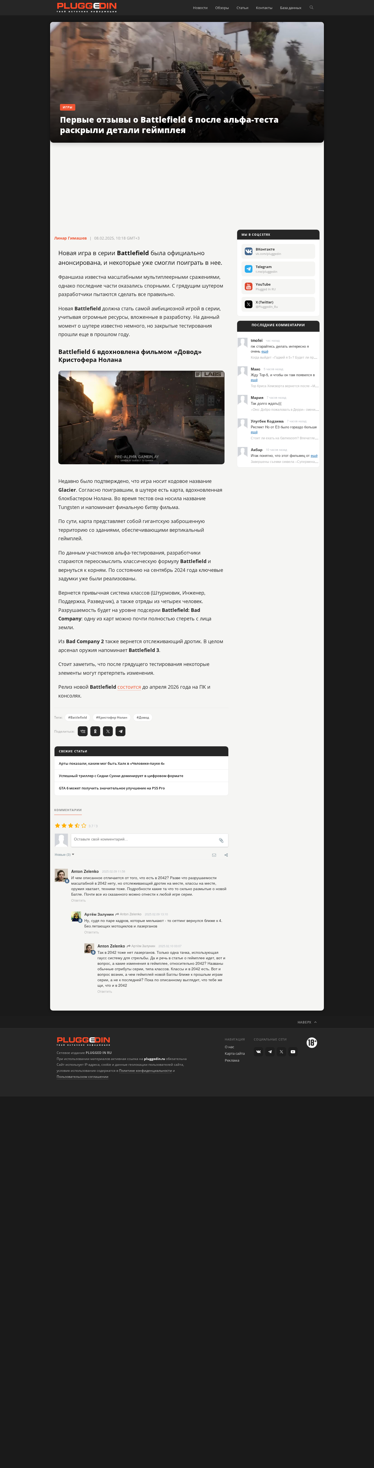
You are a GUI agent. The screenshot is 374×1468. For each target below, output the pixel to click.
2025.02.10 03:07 (170, 946)
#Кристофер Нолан (111, 717)
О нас (229, 1046)
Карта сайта (235, 1053)
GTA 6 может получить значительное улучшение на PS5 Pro (112, 788)
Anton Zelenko (130, 914)
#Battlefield (77, 717)
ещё (264, 351)
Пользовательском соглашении (82, 1076)
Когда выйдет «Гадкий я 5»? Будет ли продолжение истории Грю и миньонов (310, 357)
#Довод (143, 717)
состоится (129, 687)
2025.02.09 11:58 (113, 871)
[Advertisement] (187, 186)
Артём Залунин (143, 945)
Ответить (78, 900)
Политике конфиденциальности (145, 1070)
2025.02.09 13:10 (156, 914)
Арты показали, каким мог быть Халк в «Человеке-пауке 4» (112, 763)
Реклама (232, 1060)
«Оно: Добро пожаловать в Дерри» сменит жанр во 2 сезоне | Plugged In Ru (310, 409)
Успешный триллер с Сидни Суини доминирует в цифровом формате (121, 775)
